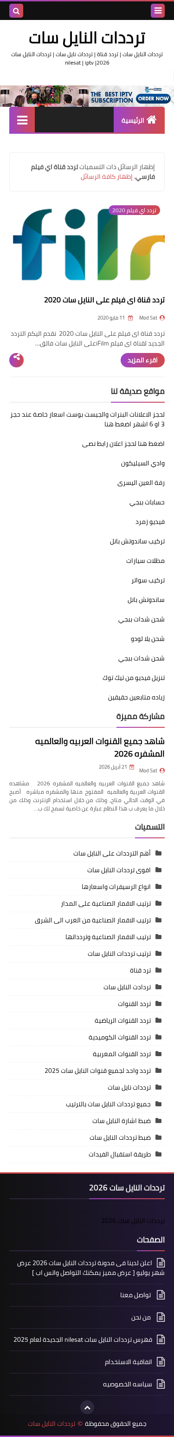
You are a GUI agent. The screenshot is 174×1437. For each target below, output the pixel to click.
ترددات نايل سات (129, 1087)
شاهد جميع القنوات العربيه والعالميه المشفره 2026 (100, 747)
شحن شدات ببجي (141, 619)
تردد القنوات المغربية (122, 1054)
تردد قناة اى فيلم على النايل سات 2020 (104, 300)
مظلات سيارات (145, 561)
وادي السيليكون (143, 463)
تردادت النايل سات (127, 987)
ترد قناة (140, 970)
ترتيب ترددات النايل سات (119, 953)
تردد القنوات (134, 1004)
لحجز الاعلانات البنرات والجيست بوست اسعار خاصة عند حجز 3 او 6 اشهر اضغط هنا (87, 419)
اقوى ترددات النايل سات (119, 870)
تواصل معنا (136, 1295)
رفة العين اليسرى (141, 483)
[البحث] (16, 11)
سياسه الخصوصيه (127, 1384)
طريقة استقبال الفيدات (120, 1154)
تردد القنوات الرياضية (123, 1020)
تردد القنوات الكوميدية (120, 1037)
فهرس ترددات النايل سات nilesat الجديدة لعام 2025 (82, 1339)
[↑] (87, 1407)
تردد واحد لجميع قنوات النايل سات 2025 (98, 1071)
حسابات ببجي (147, 502)
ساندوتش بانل (146, 600)
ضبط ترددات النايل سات (120, 1137)
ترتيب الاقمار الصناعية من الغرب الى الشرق (93, 920)
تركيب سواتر (148, 580)
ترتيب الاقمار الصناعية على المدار (106, 903)
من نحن (141, 1317)
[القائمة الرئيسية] (22, 119)
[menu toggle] (158, 11)
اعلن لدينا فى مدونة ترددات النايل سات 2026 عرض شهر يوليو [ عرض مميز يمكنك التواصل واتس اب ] (91, 1268)
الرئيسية (133, 120)
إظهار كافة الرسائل (107, 176)
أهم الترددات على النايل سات (112, 853)
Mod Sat (148, 770)
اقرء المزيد (143, 360)
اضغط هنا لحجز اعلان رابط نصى (123, 444)
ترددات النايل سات (51, 1424)
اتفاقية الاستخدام (128, 1362)
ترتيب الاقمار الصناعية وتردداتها (108, 937)
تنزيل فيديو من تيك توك (134, 678)
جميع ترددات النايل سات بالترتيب (108, 1104)
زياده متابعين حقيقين (136, 697)
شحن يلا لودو (148, 639)
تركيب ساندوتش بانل (137, 541)
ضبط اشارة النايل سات (121, 1121)
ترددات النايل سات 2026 (133, 1221)
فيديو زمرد (150, 522)
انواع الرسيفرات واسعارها (116, 887)
